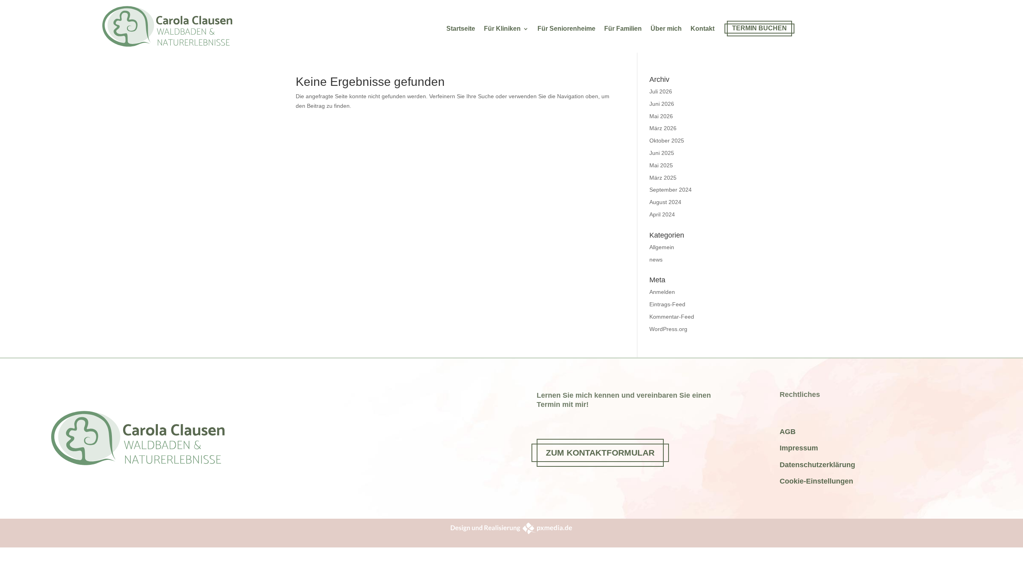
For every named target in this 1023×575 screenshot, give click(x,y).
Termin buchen (759, 28)
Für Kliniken (502, 29)
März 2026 (663, 128)
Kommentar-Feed (671, 316)
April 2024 (662, 214)
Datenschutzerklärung (817, 465)
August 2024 (665, 202)
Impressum (799, 448)
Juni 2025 (661, 153)
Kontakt (703, 29)
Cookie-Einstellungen (816, 481)
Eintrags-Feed (667, 304)
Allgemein (661, 247)
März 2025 (663, 177)
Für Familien (623, 29)
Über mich (666, 29)
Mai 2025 (661, 165)
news (656, 259)
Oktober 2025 (666, 140)
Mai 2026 (661, 116)
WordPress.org (668, 329)
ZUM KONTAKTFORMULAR (600, 452)
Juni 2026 (661, 104)
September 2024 (670, 189)
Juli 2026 (660, 91)
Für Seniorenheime (566, 29)
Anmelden (662, 292)
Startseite (460, 29)
